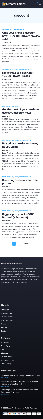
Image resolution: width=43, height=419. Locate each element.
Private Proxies (20, 29)
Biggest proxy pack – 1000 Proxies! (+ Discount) (18, 216)
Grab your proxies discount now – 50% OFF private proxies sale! (21, 36)
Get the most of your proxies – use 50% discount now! (20, 111)
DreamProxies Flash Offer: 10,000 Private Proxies (18, 74)
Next (26, 244)
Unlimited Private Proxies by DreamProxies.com (20, 376)
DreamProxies (7, 29)
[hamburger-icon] (40, 4)
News (16, 69)
